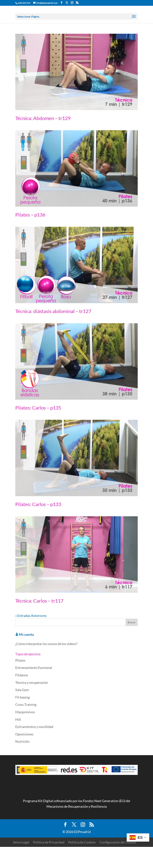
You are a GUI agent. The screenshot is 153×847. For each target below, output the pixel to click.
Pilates (20, 660)
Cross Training (25, 704)
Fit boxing (22, 697)
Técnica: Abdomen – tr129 (43, 118)
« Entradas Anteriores (31, 616)
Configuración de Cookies (117, 842)
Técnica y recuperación (31, 682)
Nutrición (22, 741)
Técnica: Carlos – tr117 (39, 601)
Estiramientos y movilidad (34, 727)
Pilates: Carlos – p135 (38, 408)
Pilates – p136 (30, 215)
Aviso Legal (21, 842)
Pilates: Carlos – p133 (38, 504)
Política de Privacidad (48, 842)
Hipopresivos (25, 712)
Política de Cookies (82, 842)
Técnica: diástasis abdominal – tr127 (53, 311)
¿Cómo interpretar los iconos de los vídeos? (46, 644)
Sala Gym (22, 690)
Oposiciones (24, 734)
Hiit (18, 719)
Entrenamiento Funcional (33, 668)
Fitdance (21, 675)
